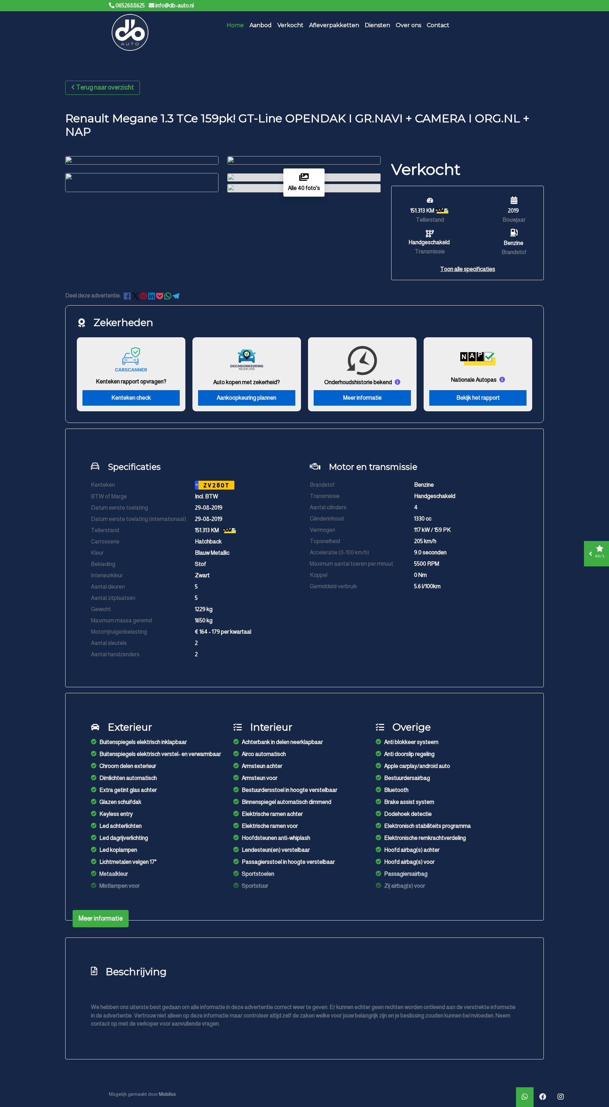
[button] (467, 269)
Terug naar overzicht (105, 87)
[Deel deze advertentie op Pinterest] (144, 296)
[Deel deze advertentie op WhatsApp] (168, 296)
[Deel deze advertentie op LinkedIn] (152, 296)
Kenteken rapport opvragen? (131, 382)
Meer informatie (362, 398)
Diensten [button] (377, 25)
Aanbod (261, 25)
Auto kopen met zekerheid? (246, 382)
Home (235, 25)
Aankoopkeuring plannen (246, 398)
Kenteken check (131, 398)
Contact (438, 25)
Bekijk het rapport (478, 398)
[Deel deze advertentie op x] (135, 296)
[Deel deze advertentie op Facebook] (128, 296)
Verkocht (290, 25)
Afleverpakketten (334, 25)
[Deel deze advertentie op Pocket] (160, 296)
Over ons (408, 25)
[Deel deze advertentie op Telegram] (175, 296)
